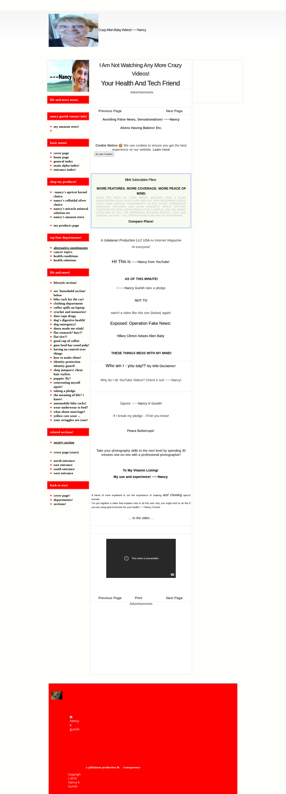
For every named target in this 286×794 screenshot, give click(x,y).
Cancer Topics (63, 252)
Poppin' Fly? (62, 378)
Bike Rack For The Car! (69, 299)
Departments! (63, 500)
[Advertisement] (141, 100)
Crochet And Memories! (70, 312)
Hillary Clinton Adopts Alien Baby (140, 336)
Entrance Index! (65, 169)
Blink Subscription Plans (140, 179)
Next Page (175, 111)
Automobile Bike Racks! (70, 403)
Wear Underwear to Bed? (71, 407)
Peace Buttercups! (140, 431)
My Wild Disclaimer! (161, 366)
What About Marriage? (69, 411)
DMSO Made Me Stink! (69, 328)
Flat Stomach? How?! (68, 332)
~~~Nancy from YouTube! (150, 262)
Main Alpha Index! (66, 165)
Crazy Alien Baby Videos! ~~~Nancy (122, 29)
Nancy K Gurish (149, 403)
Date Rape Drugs (65, 316)
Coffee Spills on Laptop (69, 307)
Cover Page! (62, 495)
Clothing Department (68, 303)
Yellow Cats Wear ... (67, 416)
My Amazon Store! (66, 126)
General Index (63, 161)
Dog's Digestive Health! (69, 320)
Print (138, 598)
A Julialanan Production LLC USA (125, 240)
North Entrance (64, 460)
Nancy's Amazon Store (69, 217)
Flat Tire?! (60, 336)
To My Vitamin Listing (140, 470)
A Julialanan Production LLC (103, 767)
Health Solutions (65, 260)
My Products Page (66, 225)
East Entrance (63, 465)
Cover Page (61, 153)
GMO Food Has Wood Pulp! (71, 345)
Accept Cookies (104, 154)
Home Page (61, 157)
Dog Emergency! (65, 324)
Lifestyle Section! (65, 282)
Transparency (131, 767)
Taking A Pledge (64, 391)
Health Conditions (66, 256)
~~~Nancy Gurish (132, 288)
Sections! (60, 504)
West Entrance (63, 473)
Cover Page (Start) (66, 452)
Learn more (161, 149)
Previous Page (109, 111)
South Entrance (64, 469)
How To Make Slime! (67, 357)
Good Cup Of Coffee (66, 341)
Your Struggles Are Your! (71, 420)
